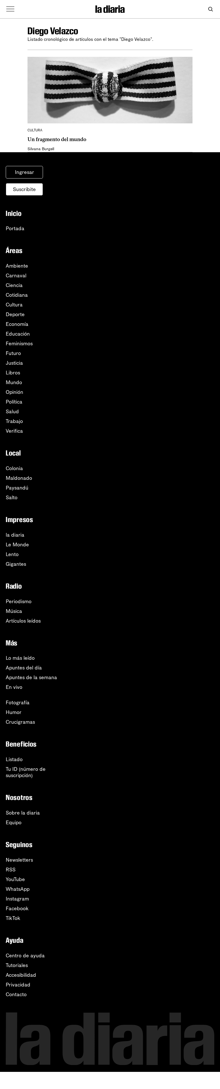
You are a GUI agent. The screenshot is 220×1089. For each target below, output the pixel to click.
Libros (13, 373)
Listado (14, 759)
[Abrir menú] (10, 9)
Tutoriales (17, 965)
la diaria (15, 535)
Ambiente (17, 266)
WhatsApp (18, 889)
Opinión (14, 392)
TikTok (13, 918)
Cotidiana (17, 295)
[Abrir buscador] (210, 9)
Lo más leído (20, 658)
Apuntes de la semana (31, 677)
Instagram (17, 899)
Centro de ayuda (25, 955)
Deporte (15, 314)
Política (14, 402)
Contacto (16, 994)
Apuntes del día (24, 668)
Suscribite (24, 189)
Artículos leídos (23, 621)
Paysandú (17, 488)
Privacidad (18, 985)
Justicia (14, 363)
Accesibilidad (21, 975)
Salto (11, 497)
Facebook (17, 908)
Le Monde (17, 545)
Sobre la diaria (23, 813)
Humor (13, 712)
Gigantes (16, 564)
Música (14, 611)
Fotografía (18, 702)
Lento (12, 554)
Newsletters (19, 860)
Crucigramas (20, 722)
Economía (17, 324)
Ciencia (14, 285)
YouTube (15, 879)
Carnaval (16, 275)
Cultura (14, 305)
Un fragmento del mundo (57, 139)
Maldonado (19, 478)
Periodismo (19, 601)
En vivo (14, 687)
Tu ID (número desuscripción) (26, 772)
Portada (15, 228)
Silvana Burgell (41, 149)
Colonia (14, 468)
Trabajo (14, 421)
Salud (12, 411)
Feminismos (19, 343)
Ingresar (24, 172)
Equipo (13, 822)
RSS (10, 870)
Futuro (13, 353)
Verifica (14, 431)
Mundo (14, 382)
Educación (18, 334)
